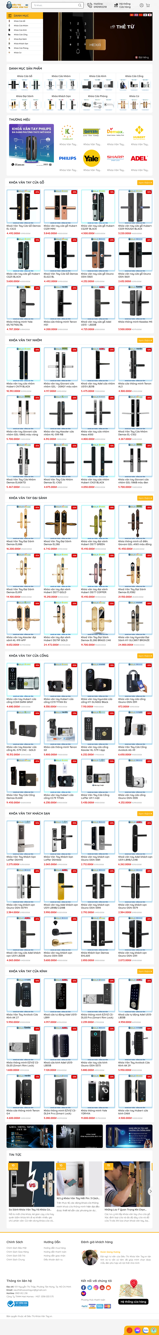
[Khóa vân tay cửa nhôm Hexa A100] (98, 412)
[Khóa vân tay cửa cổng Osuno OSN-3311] (135, 680)
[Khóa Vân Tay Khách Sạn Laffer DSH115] (24, 837)
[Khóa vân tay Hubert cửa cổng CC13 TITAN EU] (61, 680)
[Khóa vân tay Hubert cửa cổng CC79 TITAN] (61, 776)
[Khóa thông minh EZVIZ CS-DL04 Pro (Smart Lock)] (61, 1091)
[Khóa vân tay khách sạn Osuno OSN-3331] (61, 933)
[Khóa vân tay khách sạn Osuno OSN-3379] (135, 885)
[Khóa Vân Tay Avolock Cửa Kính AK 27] (24, 995)
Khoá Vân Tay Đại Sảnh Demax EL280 (57, 543)
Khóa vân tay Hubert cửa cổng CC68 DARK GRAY (21, 701)
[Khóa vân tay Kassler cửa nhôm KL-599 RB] (61, 412)
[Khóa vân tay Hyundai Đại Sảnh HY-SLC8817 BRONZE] (135, 618)
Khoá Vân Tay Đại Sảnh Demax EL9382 (132, 591)
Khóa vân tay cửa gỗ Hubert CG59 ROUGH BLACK (135, 227)
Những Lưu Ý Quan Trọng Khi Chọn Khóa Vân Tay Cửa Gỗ (125, 1209)
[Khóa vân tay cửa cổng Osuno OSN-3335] (135, 776)
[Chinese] (141, 14)
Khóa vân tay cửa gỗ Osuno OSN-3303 (97, 275)
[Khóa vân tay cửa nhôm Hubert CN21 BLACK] (98, 460)
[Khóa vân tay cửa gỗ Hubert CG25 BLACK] (24, 254)
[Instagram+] (95, 1287)
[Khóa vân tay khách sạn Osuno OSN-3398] (98, 885)
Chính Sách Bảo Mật (17, 1247)
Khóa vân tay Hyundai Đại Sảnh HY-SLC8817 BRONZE (134, 639)
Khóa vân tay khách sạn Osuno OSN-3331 (58, 954)
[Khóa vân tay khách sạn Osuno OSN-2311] (135, 933)
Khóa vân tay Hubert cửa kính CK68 (133, 1112)
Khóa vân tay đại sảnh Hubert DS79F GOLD (57, 639)
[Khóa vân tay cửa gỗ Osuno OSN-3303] (98, 254)
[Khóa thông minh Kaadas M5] (135, 302)
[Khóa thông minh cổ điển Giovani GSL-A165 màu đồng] (135, 522)
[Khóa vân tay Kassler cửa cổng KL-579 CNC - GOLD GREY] (24, 728)
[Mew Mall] (30, 1136)
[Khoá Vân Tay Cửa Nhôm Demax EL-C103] (61, 460)
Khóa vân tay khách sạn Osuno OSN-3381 (95, 858)
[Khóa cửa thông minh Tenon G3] (61, 728)
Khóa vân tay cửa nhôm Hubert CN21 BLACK (95, 481)
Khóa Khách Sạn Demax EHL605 (95, 954)
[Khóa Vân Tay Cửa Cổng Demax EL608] (24, 776)
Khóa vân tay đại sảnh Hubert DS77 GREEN (94, 543)
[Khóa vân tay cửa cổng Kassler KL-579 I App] (98, 728)
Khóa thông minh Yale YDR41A (94, 1112)
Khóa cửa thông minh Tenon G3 (60, 749)
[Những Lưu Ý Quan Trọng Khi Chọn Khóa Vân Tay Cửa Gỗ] (127, 1184)
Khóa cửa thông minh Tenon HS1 (60, 323)
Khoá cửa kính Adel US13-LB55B (58, 1064)
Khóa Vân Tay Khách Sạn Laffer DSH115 (21, 858)
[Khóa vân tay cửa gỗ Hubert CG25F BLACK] (98, 206)
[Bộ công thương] (17, 1303)
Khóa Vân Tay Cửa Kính (28, 971)
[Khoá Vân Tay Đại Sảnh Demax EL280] (61, 522)
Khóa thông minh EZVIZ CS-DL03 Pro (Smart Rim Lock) (97, 1016)
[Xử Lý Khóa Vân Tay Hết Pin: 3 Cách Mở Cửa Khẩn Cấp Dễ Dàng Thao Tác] (79, 1178)
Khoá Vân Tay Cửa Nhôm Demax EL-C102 (133, 433)
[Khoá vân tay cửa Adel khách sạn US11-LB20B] (24, 933)
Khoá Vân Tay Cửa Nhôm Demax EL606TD (21, 481)
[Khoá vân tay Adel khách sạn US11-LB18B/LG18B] (61, 885)
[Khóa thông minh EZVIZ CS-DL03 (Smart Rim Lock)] (24, 1043)
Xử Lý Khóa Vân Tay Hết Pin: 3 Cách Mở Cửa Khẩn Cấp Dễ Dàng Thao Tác (78, 1198)
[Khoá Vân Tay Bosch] (31, 146)
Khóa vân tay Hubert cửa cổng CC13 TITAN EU (58, 701)
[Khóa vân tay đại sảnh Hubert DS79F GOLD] (61, 618)
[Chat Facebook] (137, 1330)
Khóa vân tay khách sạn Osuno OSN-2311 (132, 954)
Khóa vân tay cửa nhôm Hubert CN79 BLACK (21, 385)
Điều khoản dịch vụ (53, 1259)
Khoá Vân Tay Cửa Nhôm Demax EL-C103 (58, 481)
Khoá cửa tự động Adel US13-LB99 (60, 1016)
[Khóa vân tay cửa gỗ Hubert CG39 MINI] (61, 206)
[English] (136, 14)
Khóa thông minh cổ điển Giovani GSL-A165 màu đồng (135, 543)
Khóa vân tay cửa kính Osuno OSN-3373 (94, 1064)
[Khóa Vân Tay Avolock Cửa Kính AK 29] (135, 1043)
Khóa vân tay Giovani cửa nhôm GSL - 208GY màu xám (60, 385)
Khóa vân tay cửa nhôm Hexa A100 (95, 433)
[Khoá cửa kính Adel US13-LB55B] (61, 1043)
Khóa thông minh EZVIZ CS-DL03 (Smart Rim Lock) (23, 1064)
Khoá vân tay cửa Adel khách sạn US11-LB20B (24, 954)
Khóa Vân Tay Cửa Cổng (28, 656)
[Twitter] (89, 1287)
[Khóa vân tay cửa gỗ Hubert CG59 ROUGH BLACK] (135, 206)
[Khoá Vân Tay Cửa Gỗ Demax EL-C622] (24, 206)
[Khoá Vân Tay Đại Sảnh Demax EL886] (24, 522)
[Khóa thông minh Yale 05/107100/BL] (24, 302)
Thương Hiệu (19, 119)
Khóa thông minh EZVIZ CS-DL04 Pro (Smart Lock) (60, 1112)
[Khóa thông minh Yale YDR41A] (98, 1091)
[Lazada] (83, 1293)
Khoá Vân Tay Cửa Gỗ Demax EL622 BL (61, 275)
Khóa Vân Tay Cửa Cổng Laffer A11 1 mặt (95, 796)
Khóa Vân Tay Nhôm (25, 340)
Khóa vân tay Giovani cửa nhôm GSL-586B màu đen (133, 481)
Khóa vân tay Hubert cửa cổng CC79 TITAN (58, 796)
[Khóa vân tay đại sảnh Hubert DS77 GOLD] (61, 570)
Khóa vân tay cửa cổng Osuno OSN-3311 (131, 701)
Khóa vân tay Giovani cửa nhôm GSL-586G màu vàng (22, 433)
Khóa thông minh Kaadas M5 (135, 321)
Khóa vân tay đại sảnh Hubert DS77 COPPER (94, 591)
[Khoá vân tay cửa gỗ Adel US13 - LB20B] (98, 302)
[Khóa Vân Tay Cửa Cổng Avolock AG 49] (135, 728)
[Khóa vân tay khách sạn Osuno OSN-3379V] (24, 885)
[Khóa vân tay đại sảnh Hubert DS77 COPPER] (98, 570)
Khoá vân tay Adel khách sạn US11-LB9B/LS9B (135, 858)
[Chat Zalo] (145, 1330)
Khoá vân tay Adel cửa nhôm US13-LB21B (98, 385)
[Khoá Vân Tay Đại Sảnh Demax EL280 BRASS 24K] (98, 618)
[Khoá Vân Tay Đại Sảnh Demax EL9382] (135, 570)
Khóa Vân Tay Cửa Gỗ (26, 182)
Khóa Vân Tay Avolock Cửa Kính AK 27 (22, 1016)
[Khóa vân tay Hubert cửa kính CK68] (135, 1091)
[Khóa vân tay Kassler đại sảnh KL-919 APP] (24, 618)
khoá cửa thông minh (74, 1206)
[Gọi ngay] (129, 1330)
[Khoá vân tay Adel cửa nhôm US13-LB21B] (98, 364)
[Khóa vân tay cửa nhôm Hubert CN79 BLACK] (24, 364)
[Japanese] (150, 14)
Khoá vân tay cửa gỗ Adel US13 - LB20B (96, 323)
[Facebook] (83, 1287)
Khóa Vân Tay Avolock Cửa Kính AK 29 (134, 1064)
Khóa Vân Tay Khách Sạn (29, 813)
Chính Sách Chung (16, 1259)
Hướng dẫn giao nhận (54, 1255)
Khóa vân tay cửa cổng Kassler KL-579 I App (94, 749)
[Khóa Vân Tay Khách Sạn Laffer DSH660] (61, 837)
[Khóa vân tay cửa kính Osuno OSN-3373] (98, 1043)
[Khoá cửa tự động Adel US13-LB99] (61, 995)
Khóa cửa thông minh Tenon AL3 (134, 385)
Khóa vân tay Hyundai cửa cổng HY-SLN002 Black (96, 701)
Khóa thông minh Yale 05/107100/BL (19, 323)
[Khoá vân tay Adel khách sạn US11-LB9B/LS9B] (135, 837)
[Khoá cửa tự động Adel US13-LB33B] (135, 995)
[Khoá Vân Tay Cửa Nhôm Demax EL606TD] (24, 460)
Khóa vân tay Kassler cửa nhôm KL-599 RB (59, 433)
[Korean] (145, 14)
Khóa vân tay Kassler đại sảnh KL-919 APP (21, 639)
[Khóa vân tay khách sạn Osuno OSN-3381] (98, 837)
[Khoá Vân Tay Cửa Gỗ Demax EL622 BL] (61, 254)
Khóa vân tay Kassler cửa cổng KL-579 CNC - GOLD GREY (21, 749)
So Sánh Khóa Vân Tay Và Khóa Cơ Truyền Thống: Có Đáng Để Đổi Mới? (30, 1209)
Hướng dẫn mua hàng (55, 1247)
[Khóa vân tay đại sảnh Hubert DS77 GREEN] (98, 522)
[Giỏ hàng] (148, 5)
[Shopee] (108, 1287)
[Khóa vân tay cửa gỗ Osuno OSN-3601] (135, 254)
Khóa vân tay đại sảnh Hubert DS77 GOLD (57, 591)
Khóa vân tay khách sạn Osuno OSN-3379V (21, 906)
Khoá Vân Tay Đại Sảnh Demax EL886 (20, 543)
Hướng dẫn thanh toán (55, 1251)
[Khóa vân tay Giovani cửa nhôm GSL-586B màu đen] (135, 460)
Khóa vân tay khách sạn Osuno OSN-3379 (132, 906)
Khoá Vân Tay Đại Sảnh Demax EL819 (20, 591)
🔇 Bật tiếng (142, 57)
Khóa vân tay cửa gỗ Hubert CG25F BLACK (97, 227)
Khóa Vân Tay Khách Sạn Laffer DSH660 (58, 858)
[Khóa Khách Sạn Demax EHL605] (98, 933)
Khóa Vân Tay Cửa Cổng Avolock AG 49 (132, 749)
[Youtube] (102, 1287)
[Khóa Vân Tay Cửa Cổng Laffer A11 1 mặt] (98, 776)
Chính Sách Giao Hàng (18, 1251)
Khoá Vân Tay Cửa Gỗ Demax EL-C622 (24, 227)
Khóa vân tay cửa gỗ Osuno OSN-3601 (134, 275)
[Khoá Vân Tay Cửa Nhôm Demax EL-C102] (135, 412)
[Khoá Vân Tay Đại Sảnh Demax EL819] (24, 570)
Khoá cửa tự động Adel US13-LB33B (135, 1016)
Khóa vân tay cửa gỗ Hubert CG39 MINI (60, 227)
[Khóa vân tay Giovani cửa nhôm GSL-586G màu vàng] (24, 412)
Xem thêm (145, 182)
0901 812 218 (21, 1293)
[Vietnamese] (132, 14)
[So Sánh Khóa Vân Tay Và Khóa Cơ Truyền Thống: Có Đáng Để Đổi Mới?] (31, 1184)
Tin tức (15, 1155)
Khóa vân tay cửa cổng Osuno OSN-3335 (131, 796)
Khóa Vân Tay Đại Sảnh (28, 498)
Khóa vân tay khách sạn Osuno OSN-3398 (95, 906)
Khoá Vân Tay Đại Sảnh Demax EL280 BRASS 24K (96, 639)
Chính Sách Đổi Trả (16, 1255)
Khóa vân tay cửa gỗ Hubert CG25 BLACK (23, 275)
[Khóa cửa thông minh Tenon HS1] (61, 302)
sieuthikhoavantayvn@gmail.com (30, 1290)
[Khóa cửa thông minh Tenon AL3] (135, 364)
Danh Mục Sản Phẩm (25, 68)
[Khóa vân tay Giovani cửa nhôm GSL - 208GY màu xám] (61, 364)
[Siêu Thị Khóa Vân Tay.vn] (17, 5)
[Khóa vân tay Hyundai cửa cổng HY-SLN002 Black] (98, 680)
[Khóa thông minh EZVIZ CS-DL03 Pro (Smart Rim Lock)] (98, 995)
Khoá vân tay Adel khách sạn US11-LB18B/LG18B (61, 906)
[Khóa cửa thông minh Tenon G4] (24, 1091)
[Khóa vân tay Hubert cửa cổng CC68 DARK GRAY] (24, 680)
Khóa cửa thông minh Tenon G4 (23, 1112)
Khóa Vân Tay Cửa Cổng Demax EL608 (21, 796)
